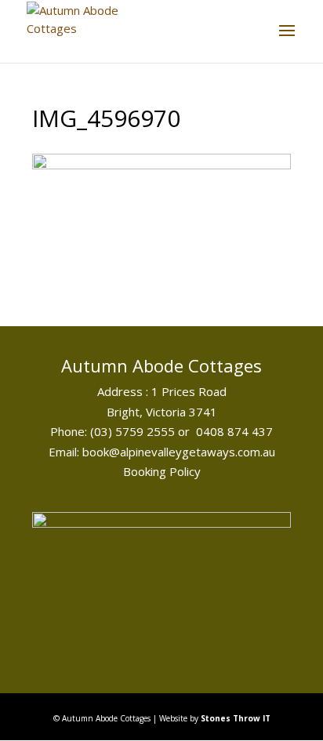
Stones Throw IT (235, 718)
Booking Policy (162, 471)
